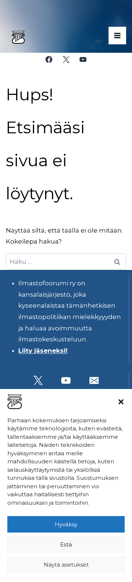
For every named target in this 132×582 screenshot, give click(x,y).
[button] (121, 401)
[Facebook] (49, 59)
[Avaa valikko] (117, 35)
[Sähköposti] (94, 380)
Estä (66, 544)
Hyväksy (66, 524)
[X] (66, 59)
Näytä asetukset (66, 564)
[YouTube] (83, 59)
